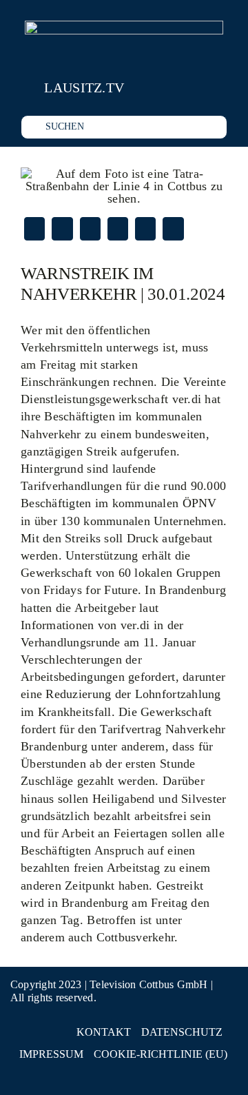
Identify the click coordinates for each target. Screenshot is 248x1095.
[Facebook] (34, 229)
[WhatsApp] (118, 229)
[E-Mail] (173, 229)
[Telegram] (145, 229)
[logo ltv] (124, 27)
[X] (62, 229)
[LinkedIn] (90, 229)
